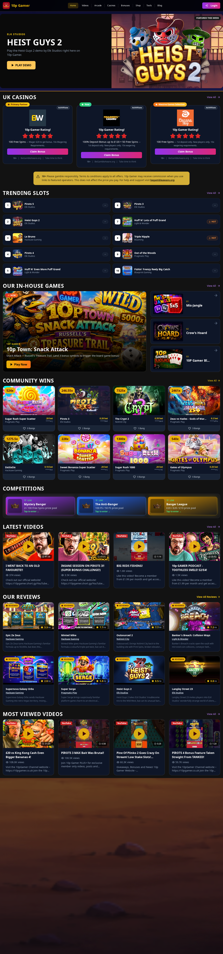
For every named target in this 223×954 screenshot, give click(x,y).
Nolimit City (123, 639)
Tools (149, 5)
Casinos (111, 5)
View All (211, 97)
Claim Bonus (37, 151)
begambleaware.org (162, 180)
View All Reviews (207, 596)
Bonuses (125, 5)
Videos (85, 5)
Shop (138, 5)
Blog (159, 5)
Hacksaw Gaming (15, 639)
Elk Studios (122, 692)
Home (73, 5)
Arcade (98, 5)
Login (214, 5)
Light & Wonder (180, 639)
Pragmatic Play (69, 692)
